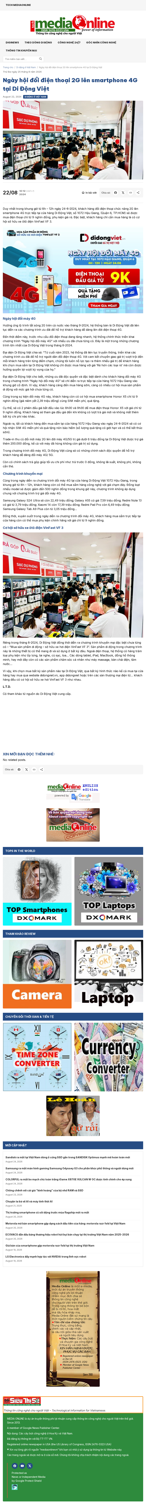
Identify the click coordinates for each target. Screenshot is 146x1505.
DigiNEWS (12, 42)
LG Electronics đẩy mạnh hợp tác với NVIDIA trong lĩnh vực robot (46, 1256)
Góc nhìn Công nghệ (101, 42)
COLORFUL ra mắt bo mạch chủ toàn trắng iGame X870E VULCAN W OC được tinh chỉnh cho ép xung (69, 1179)
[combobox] (23, 59)
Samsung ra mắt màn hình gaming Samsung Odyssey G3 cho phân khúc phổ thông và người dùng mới (70, 1168)
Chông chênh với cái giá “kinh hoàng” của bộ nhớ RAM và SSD (44, 1190)
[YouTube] (22, 1466)
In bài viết (91, 192)
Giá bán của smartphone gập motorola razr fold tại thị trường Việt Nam (50, 1245)
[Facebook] (15, 1466)
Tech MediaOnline (18, 5)
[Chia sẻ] (138, 193)
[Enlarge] (138, 231)
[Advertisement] (73, 724)
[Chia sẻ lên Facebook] (116, 193)
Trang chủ (8, 67)
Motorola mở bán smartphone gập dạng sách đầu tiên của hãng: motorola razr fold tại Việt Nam (65, 1223)
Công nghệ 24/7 (69, 42)
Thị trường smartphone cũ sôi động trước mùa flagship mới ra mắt (47, 1212)
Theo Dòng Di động (38, 42)
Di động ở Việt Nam (26, 67)
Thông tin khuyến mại (21, 50)
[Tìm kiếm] (40, 59)
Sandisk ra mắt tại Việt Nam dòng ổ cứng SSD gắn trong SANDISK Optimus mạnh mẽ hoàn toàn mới (68, 1157)
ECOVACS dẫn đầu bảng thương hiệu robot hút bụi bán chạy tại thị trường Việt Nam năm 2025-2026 (67, 1234)
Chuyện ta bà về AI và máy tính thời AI (29, 1201)
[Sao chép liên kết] (130, 193)
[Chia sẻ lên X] (123, 193)
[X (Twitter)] (30, 1466)
